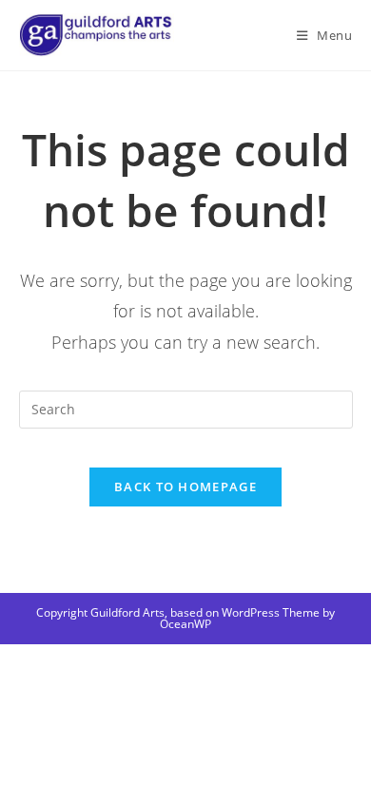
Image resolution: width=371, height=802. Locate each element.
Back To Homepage (185, 486)
